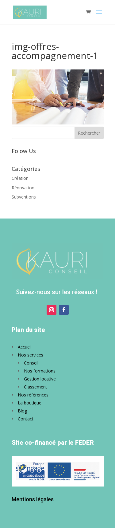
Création (20, 178)
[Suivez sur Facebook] (64, 310)
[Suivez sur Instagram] (51, 310)
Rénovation (23, 188)
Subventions (24, 197)
